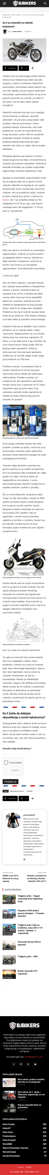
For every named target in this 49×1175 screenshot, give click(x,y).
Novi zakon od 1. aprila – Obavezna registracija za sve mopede (31, 1094)
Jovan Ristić (17, 31)
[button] (4, 3)
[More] (32, 68)
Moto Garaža (16, 15)
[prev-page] (4, 983)
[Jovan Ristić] (5, 31)
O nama (20, 1167)
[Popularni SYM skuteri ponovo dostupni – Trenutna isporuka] (9, 913)
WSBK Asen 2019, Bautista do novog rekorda (11, 878)
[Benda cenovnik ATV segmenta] (9, 974)
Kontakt (28, 1167)
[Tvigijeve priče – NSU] (9, 959)
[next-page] (8, 983)
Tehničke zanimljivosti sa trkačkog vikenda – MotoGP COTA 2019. (36, 878)
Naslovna (6, 15)
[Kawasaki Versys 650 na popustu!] (9, 945)
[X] (28, 1064)
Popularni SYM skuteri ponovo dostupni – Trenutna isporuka (31, 913)
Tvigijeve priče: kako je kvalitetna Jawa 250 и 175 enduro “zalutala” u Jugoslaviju (30, 929)
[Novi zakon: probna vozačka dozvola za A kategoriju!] (9, 1082)
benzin (6, 199)
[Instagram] (24, 859)
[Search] (45, 3)
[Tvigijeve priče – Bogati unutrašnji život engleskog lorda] (9, 899)
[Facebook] (13, 1064)
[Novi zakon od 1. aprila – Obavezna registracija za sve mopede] (9, 1095)
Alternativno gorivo (17, 791)
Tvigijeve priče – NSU (28, 956)
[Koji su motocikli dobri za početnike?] (9, 1108)
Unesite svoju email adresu (17, 748)
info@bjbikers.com (33, 1056)
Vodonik (29, 791)
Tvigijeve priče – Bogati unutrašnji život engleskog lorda (30, 899)
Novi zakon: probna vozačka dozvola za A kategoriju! (31, 1080)
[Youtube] (35, 1064)
